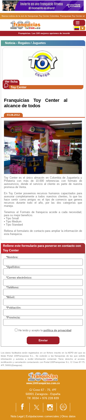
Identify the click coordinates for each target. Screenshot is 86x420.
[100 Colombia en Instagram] (50, 407)
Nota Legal (17, 416)
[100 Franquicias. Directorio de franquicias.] (25, 24)
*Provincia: (13, 317)
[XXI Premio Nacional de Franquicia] (63, 407)
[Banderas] (79, 28)
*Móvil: (10, 297)
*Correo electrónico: (19, 277)
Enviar (43, 340)
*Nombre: (12, 257)
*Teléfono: (12, 287)
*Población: (13, 307)
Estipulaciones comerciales (43, 416)
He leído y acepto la (44, 330)
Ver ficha (11, 81)
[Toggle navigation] (79, 23)
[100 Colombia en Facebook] (22, 407)
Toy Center (19, 87)
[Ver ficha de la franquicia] (43, 63)
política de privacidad (57, 330)
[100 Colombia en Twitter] (36, 407)
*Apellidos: (13, 267)
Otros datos (68, 416)
